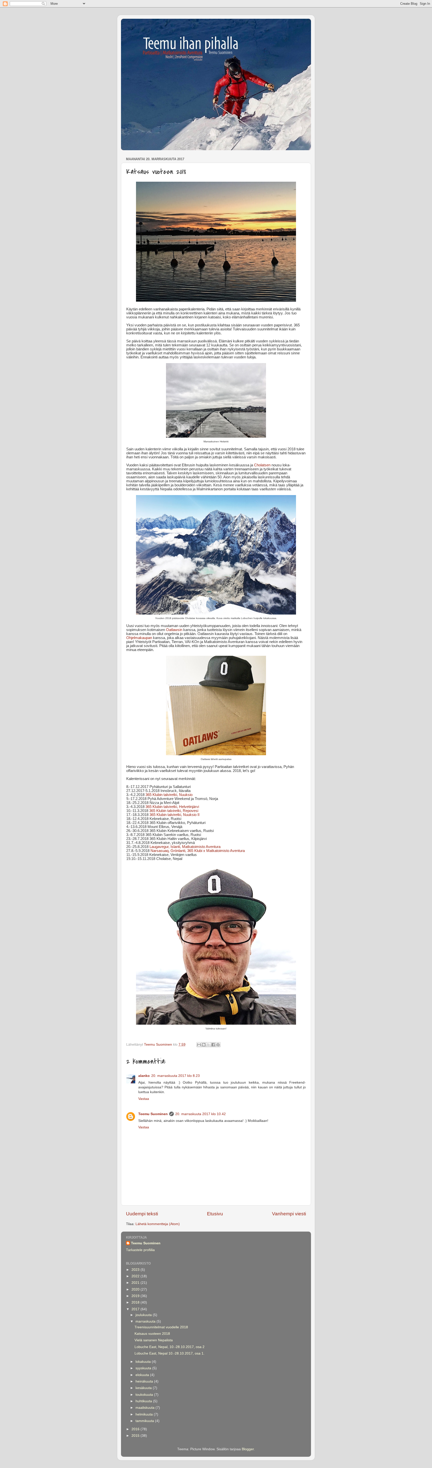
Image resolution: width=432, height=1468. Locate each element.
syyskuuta (144, 1368)
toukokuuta (145, 1395)
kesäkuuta (144, 1388)
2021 (136, 1283)
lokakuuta (144, 1362)
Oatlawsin (174, 630)
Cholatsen (262, 465)
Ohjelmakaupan (139, 638)
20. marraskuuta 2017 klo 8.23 (175, 1076)
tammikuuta (145, 1421)
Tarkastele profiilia (140, 1250)
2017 (136, 1309)
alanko (144, 1076)
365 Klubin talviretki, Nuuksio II (175, 815)
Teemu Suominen (153, 1114)
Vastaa (143, 1099)
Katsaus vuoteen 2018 (152, 1334)
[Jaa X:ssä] (208, 1044)
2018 (136, 1302)
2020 (136, 1289)
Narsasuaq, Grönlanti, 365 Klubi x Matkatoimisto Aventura (197, 851)
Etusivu (215, 1213)
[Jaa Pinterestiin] (218, 1044)
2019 (136, 1296)
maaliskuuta (146, 1408)
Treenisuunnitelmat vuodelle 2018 (161, 1327)
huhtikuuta (144, 1401)
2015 (136, 1436)
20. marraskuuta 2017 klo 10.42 (200, 1114)
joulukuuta (144, 1315)
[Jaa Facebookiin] (213, 1044)
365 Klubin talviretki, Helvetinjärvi (172, 807)
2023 (136, 1270)
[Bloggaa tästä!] (203, 1044)
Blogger (248, 1449)
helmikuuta (145, 1414)
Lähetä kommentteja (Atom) (158, 1224)
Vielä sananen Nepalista (153, 1340)
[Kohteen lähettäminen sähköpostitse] (199, 1044)
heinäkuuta (145, 1381)
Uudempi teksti (142, 1213)
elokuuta (143, 1375)
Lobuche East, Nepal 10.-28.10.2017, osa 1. (169, 1353)
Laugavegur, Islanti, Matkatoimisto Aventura (185, 847)
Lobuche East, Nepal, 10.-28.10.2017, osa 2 (169, 1347)
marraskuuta (146, 1321)
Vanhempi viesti (289, 1213)
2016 (136, 1429)
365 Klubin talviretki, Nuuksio (169, 795)
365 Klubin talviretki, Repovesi (173, 811)
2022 (136, 1276)
